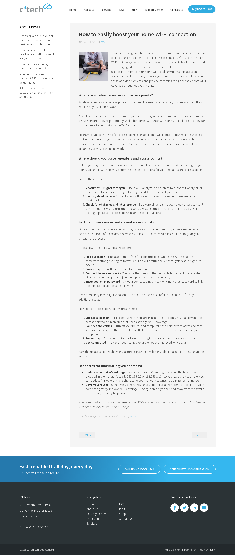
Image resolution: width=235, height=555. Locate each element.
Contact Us (177, 9)
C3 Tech (104, 42)
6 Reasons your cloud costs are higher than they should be (36, 92)
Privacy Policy (189, 549)
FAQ (121, 9)
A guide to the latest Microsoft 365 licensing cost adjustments (37, 78)
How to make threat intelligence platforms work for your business (37, 54)
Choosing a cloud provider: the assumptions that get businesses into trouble (36, 40)
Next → (199, 435)
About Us (89, 9)
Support (124, 514)
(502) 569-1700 (203, 9)
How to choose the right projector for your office (34, 66)
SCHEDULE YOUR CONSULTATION (189, 469)
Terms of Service (172, 549)
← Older (86, 435)
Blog (134, 9)
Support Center (154, 9)
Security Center (96, 514)
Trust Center (94, 519)
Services (107, 9)
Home (72, 9)
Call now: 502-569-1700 (139, 469)
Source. (134, 416)
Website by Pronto (206, 549)
